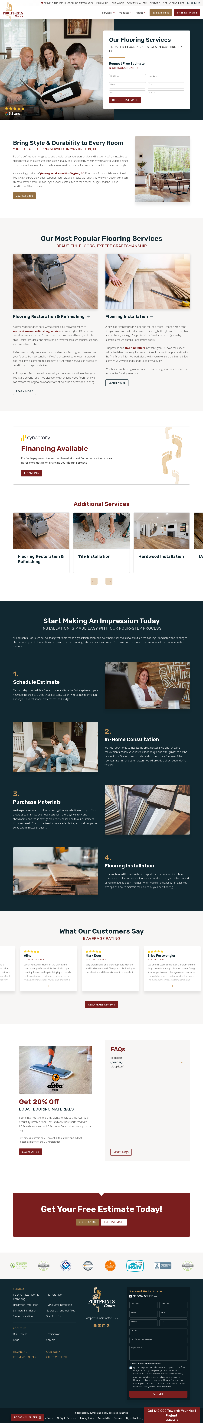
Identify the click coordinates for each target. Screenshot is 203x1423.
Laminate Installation (24, 1310)
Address (134, 1321)
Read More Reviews (101, 1004)
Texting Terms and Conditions (145, 1364)
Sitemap (118, 1418)
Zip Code (134, 1330)
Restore (155, 3)
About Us (19, 1328)
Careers (50, 1340)
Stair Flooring (53, 1316)
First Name (114, 76)
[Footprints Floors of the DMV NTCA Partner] (47, 1266)
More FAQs (121, 1152)
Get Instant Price (173, 3)
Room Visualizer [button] (25, 1417)
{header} (116, 1062)
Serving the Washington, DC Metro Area (68, 3)
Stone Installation (23, 1316)
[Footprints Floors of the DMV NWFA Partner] (24, 1266)
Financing (102, 3)
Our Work (118, 3)
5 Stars (14, 113)
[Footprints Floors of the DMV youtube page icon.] (195, 3)
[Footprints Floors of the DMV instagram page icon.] (192, 3)
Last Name (153, 76)
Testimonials (53, 1334)
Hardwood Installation (161, 556)
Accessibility (104, 1418)
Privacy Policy (149, 1387)
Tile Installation (94, 556)
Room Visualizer (137, 3)
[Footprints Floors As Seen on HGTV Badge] (116, 1266)
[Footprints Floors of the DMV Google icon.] (199, 3)
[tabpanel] (41, 543)
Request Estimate (125, 100)
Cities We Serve (56, 1357)
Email (151, 84)
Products (123, 12)
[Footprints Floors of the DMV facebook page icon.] (188, 3)
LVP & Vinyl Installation (59, 1305)
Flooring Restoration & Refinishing (41, 559)
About (139, 12)
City (162, 1321)
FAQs (16, 1340)
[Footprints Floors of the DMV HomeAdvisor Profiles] (69, 1266)
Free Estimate (187, 12)
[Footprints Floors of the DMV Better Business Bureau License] (143, 1265)
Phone (112, 84)
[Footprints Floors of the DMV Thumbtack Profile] (91, 1266)
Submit (158, 1394)
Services (107, 12)
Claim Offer (30, 1152)
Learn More (24, 391)
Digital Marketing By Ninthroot (142, 1418)
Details (170, 1420)
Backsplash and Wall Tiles (60, 1310)
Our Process (20, 1334)
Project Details (136, 1347)
